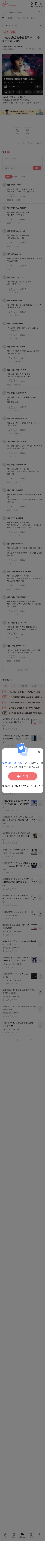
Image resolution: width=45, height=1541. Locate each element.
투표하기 (22, 776)
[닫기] (39, 752)
